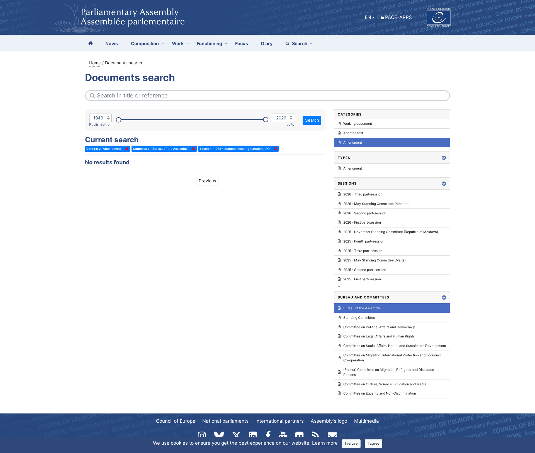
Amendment (352, 142)
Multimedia (366, 421)
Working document (357, 123)
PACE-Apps (398, 17)
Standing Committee (359, 317)
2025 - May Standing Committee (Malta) (374, 260)
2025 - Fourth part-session (363, 241)
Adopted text (353, 133)
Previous (207, 180)
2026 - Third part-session (362, 194)
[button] (444, 157)
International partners (280, 421)
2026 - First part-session (362, 222)
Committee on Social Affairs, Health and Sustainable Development (394, 346)
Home (95, 62)
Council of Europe (175, 421)
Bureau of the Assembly (361, 308)
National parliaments (225, 421)
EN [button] (368, 17)
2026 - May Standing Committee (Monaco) (376, 204)
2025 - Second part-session (364, 270)
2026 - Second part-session (364, 213)
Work (178, 43)
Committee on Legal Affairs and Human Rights (379, 336)
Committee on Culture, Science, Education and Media (384, 384)
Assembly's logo (329, 421)
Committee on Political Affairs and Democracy (379, 327)
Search (299, 43)
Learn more (325, 443)
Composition (145, 43)
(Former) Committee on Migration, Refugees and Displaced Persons (388, 372)
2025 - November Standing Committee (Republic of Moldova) (390, 232)
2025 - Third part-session (362, 251)
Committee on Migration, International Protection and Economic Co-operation (392, 357)
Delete (125, 148)
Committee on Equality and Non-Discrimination (379, 393)
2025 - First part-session (362, 279)
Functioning (209, 43)
